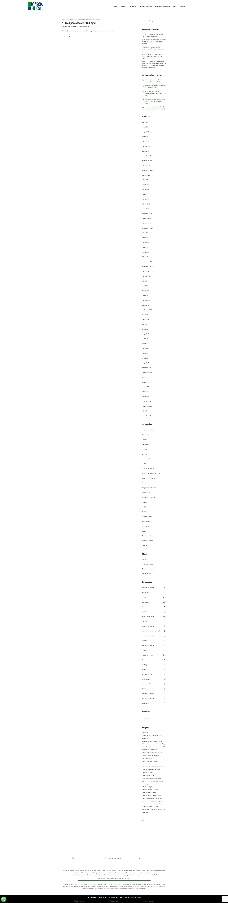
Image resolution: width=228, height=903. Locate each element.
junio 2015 (145, 377)
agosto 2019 (145, 271)
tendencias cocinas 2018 (157, 809)
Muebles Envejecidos (148, 478)
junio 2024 (145, 238)
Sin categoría (146, 526)
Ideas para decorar (67, 19)
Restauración (96, 19)
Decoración (145, 444)
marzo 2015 (145, 387)
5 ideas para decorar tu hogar (79, 23)
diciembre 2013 (146, 416)
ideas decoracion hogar (149, 761)
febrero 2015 (146, 392)
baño (143, 747)
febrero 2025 (146, 204)
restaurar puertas (147, 804)
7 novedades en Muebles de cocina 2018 (155, 93)
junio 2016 (145, 358)
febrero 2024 (146, 257)
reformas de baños (148, 798)
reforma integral (147, 787)
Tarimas (144, 531)
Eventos (144, 454)
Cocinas (144, 440)
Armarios (145, 738)
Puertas (144, 502)
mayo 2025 (145, 189)
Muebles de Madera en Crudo (151, 473)
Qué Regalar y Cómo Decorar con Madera (155, 101)
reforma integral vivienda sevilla (152, 795)
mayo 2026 (145, 132)
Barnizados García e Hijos (156, 744)
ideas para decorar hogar (150, 767)
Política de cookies (114, 901)
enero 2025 (145, 209)
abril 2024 (145, 247)
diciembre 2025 (147, 156)
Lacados (144, 464)
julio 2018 (144, 281)
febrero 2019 (146, 276)
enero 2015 (145, 396)
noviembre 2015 (147, 372)
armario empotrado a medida (151, 735)
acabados (145, 732)
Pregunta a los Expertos (162, 6)
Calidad (148, 747)
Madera (144, 770)
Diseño (144, 755)
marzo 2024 (146, 252)
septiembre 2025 (147, 170)
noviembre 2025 (147, 161)
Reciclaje (85, 19)
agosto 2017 (145, 319)
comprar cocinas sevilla (149, 750)
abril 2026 (145, 137)
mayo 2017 (145, 334)
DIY (161, 755)
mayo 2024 (145, 242)
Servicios (123, 6)
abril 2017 (145, 339)
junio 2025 (145, 185)
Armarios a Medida (148, 430)
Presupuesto (146, 492)
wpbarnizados (85, 26)
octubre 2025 (146, 165)
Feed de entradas (147, 564)
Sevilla (156, 807)
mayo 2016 (145, 363)
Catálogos (133, 6)
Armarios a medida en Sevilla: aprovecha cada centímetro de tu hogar (153, 49)
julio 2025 (145, 180)
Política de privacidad (79, 901)
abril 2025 (145, 194)
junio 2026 (145, 127)
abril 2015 (145, 382)
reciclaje (144, 784)
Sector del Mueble (147, 807)
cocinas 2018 (161, 747)
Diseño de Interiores (153, 755)
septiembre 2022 (147, 267)
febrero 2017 (146, 348)
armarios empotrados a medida (152, 741)
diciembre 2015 (146, 368)
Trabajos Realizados (146, 6)
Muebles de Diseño (148, 468)
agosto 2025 (146, 175)
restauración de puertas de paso (152, 801)
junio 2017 (145, 329)
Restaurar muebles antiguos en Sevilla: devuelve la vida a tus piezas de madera (154, 42)
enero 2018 (145, 305)
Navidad (150, 772)
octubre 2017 (146, 315)
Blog (174, 6)
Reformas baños (147, 517)
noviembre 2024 (147, 218)
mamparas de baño (154, 770)
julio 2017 (144, 324)
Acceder (144, 559)
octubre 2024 (146, 223)
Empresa (144, 449)
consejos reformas (148, 752)
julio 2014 (145, 411)
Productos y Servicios (77, 19)
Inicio (115, 6)
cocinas (154, 747)
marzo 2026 (145, 141)
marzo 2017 (145, 344)
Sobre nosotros (149, 901)
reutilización (157, 804)
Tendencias (145, 809)
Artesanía (145, 744)
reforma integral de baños (150, 790)
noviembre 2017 (147, 310)
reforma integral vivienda (150, 792)
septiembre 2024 (147, 228)
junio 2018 (145, 286)
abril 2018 (145, 295)
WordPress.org (146, 574)
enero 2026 (145, 151)
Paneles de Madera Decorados (151, 778)
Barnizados (145, 435)
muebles (144, 772)
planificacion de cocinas (149, 781)
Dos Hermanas (146, 758)
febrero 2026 (146, 146)
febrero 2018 (146, 300)
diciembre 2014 (146, 401)
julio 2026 (145, 122)
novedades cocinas (148, 775)
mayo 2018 (145, 291)
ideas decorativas (147, 764)
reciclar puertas (153, 784)
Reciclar (90, 19)
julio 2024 (145, 233)
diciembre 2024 (147, 214)
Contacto (182, 6)
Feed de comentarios (148, 569)
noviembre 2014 (147, 406)
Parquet (144, 483)
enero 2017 (145, 353)
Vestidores (145, 545)
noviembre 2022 (147, 262)
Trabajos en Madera (148, 536)
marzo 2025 (145, 199)
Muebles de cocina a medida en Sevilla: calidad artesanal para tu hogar (152, 56)
